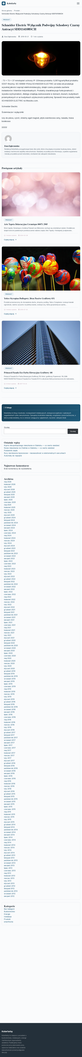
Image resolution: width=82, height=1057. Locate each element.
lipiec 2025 (8, 500)
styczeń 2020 (9, 668)
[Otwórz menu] (78, 3)
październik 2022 (11, 584)
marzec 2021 (9, 633)
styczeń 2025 (9, 515)
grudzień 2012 (9, 886)
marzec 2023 (9, 571)
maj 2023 (7, 566)
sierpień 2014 (9, 835)
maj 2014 (7, 842)
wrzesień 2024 (10, 525)
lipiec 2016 (8, 776)
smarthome (8, 922)
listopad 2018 (9, 704)
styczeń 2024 (9, 546)
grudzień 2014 (9, 824)
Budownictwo (9, 911)
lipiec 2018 (8, 714)
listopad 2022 (9, 581)
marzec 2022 (9, 602)
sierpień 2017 (9, 743)
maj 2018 (7, 720)
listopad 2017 (9, 735)
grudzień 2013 (9, 855)
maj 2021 (7, 628)
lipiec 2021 (8, 622)
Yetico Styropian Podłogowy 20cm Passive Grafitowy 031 (29, 298)
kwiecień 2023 (9, 569)
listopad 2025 (9, 494)
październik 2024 (11, 523)
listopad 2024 (9, 520)
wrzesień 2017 (9, 740)
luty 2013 (7, 881)
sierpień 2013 (9, 865)
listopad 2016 (9, 766)
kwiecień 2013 (9, 876)
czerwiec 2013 (9, 871)
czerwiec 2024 (10, 533)
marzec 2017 (9, 755)
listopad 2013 (9, 858)
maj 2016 (7, 781)
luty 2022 (7, 604)
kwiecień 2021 (9, 630)
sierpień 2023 (9, 558)
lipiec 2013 (8, 868)
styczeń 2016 (9, 791)
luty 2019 (7, 697)
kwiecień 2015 (9, 814)
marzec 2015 (9, 817)
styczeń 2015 (9, 822)
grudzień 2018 (9, 702)
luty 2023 (7, 574)
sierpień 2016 (9, 773)
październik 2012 (11, 891)
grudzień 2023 (9, 548)
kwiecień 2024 (9, 538)
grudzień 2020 (9, 640)
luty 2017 (7, 758)
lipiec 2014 (8, 837)
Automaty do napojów (13, 456)
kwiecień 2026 (9, 484)
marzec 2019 (9, 694)
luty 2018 (7, 727)
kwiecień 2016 (9, 784)
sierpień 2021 (9, 620)
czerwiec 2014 (10, 840)
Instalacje (8, 917)
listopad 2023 (9, 551)
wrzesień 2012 (9, 894)
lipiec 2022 (8, 592)
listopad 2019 (9, 674)
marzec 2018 (9, 725)
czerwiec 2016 (10, 778)
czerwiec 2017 (10, 748)
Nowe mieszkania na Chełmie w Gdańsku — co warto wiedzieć (29, 448)
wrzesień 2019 (9, 679)
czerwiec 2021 (9, 625)
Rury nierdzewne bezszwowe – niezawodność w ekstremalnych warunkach (35, 453)
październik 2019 (11, 676)
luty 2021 (7, 635)
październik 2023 (11, 553)
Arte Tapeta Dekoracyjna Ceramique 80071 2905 (26, 224)
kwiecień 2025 (9, 507)
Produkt (6, 19)
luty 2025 (7, 512)
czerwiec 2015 (9, 809)
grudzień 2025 (9, 492)
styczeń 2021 (9, 638)
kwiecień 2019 (9, 691)
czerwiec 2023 (10, 564)
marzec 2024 (9, 541)
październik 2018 (11, 707)
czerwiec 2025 (10, 502)
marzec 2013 (9, 878)
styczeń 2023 (9, 576)
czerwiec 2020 (10, 656)
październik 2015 (11, 799)
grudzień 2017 (9, 732)
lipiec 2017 (8, 745)
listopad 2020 (9, 643)
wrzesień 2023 (10, 556)
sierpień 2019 (9, 681)
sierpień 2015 (9, 804)
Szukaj (6, 427)
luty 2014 (7, 850)
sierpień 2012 (9, 896)
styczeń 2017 (9, 761)
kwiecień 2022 (9, 599)
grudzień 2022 (9, 579)
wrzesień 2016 (9, 771)
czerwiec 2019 (10, 686)
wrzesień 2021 (9, 617)
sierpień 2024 (9, 528)
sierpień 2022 (9, 589)
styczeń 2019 (9, 699)
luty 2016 (7, 789)
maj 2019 (7, 689)
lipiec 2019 (8, 684)
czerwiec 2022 (10, 594)
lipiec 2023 (8, 561)
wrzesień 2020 (10, 648)
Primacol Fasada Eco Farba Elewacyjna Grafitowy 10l (28, 372)
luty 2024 (8, 543)
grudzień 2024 (10, 518)
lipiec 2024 (8, 530)
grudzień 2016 (9, 763)
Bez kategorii (9, 909)
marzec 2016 (9, 786)
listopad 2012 (9, 888)
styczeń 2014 (9, 853)
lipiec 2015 (8, 807)
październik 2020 (11, 645)
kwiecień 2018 (9, 722)
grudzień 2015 (9, 794)
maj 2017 (7, 750)
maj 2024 (7, 535)
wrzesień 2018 (9, 709)
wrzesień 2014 (10, 832)
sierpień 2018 (9, 712)
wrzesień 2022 (10, 587)
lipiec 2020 (8, 653)
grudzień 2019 (9, 671)
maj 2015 (7, 812)
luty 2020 (8, 666)
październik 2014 (11, 830)
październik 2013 (11, 860)
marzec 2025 (9, 510)
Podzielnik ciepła (10, 450)
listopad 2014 (9, 827)
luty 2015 (7, 819)
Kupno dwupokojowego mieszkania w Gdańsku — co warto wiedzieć (31, 445)
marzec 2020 (9, 663)
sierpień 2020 (9, 651)
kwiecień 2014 (9, 845)
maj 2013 (7, 873)
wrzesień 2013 (9, 863)
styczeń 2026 (9, 489)
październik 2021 (11, 615)
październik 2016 (11, 768)
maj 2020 (7, 658)
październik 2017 (11, 737)
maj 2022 (7, 597)
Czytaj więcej (9, 240)
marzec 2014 (9, 847)
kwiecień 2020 (9, 661)
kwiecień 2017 (9, 753)
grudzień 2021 (9, 610)
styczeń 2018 (9, 730)
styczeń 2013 (9, 883)
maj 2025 (7, 505)
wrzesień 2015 (9, 801)
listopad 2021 (9, 612)
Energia (7, 914)
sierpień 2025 (9, 497)
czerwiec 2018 (10, 717)
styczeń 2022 (9, 607)
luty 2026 (8, 487)
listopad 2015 (9, 796)
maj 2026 (7, 482)
